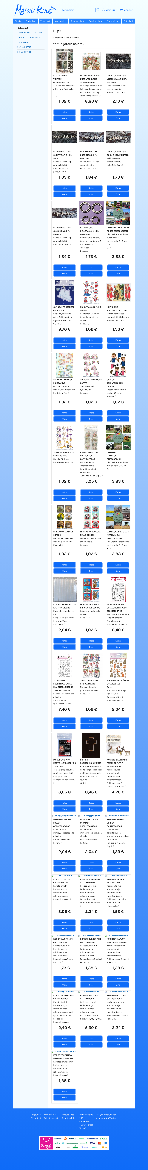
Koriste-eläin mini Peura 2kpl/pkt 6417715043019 (117, 763)
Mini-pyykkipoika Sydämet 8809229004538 (89, 822)
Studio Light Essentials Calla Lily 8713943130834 (63, 683)
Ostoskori (128, 21)
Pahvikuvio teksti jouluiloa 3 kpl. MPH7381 (62, 231)
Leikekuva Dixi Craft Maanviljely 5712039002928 (118, 535)
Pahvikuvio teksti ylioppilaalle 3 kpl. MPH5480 (117, 79)
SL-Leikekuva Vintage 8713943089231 (61, 79)
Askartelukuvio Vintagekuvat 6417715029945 (89, 455)
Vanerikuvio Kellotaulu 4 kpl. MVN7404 (89, 231)
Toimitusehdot (96, 21)
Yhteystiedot (113, 21)
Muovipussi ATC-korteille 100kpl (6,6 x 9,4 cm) (64, 763)
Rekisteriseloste (51, 1118)
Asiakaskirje (60, 21)
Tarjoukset (31, 21)
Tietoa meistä (77, 21)
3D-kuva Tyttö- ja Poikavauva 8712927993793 (62, 383)
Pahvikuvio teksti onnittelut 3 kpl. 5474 (62, 155)
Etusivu (18, 21)
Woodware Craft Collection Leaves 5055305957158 (117, 607)
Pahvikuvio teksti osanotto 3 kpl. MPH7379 (89, 155)
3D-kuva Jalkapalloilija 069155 (115, 383)
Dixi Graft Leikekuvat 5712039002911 (114, 455)
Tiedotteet (45, 21)
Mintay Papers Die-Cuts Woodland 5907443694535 (90, 79)
